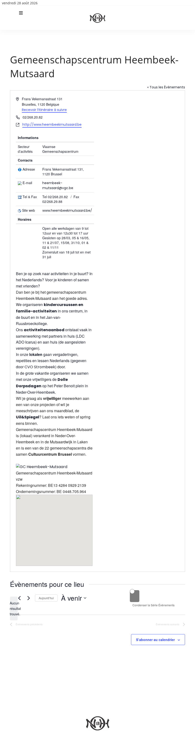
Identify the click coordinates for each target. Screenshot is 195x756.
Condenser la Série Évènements (153, 605)
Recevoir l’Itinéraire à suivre (44, 109)
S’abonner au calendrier (155, 639)
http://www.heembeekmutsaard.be (52, 124)
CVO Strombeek (39, 367)
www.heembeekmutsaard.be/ (67, 210)
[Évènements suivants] (28, 598)
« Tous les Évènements (166, 87)
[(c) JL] (41, 466)
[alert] (14, 608)
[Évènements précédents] (19, 598)
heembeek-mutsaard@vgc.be (57, 185)
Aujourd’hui (46, 598)
